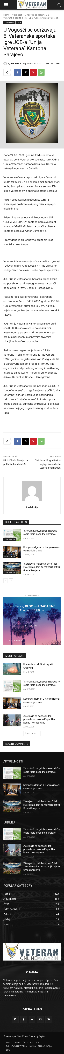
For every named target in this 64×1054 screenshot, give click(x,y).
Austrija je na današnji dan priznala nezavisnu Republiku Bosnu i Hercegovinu (39, 719)
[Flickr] (32, 1019)
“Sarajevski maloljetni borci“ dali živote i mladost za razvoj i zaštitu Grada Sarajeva (41, 567)
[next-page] (11, 580)
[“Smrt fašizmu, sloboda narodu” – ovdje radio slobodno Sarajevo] (12, 535)
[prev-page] (5, 580)
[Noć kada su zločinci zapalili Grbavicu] (12, 669)
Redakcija (16, 63)
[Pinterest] (33, 72)
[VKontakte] (48, 1019)
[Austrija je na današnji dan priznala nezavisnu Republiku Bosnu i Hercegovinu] (12, 720)
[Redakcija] (5, 63)
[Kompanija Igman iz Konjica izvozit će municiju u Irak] (12, 552)
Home (6, 14)
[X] (25, 72)
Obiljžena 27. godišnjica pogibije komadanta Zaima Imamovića (48, 464)
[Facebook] (17, 72)
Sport (19, 23)
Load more (30, 733)
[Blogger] (15, 1019)
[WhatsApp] (41, 72)
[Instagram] (40, 1019)
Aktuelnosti (17, 14)
